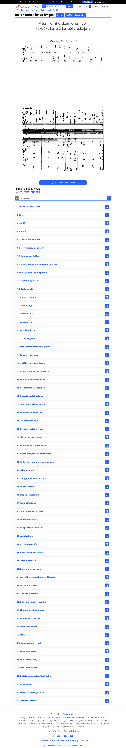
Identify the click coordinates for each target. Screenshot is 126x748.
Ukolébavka (24, 684)
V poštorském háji (27, 544)
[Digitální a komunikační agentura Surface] (77, 745)
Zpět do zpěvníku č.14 (50, 10)
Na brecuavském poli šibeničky (33, 371)
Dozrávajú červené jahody (30, 248)
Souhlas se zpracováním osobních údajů (58, 740)
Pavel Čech (105, 6)
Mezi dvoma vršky (27, 659)
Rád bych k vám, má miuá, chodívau (35, 462)
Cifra (20, 215)
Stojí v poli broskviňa (28, 495)
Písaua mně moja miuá (29, 437)
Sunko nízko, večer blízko (30, 511)
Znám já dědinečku (27, 626)
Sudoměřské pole (26, 503)
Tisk (60, 15)
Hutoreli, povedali (26, 297)
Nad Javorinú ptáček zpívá (31, 379)
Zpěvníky (95, 6)
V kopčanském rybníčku (30, 528)
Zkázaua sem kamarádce (30, 610)
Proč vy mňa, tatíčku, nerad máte (34, 453)
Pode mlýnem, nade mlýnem (32, 445)
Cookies (84, 740)
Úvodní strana (23, 10)
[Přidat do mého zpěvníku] (107, 207)
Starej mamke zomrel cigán (31, 478)
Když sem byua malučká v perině (33, 346)
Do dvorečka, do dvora (28, 239)
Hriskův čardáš (25, 289)
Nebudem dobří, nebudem (31, 404)
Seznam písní (83, 6)
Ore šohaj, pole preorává (30, 429)
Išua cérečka (24, 322)
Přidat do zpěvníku (76, 15)
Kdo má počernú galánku (30, 692)
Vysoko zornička (26, 560)
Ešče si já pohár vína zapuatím (32, 272)
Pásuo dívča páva (27, 651)
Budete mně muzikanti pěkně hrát (34, 676)
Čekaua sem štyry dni (29, 643)
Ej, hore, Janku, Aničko (28, 256)
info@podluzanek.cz (63, 735)
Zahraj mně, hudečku (28, 192)
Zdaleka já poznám (27, 593)
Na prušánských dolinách (30, 396)
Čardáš (21, 223)
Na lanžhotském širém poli (31, 388)
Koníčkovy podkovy (27, 355)
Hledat (69, 6)
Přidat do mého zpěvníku (65, 182)
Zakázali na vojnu (27, 585)
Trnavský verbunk (27, 700)
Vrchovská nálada (27, 668)
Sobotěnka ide (25, 470)
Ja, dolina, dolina (26, 330)
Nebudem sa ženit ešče (29, 412)
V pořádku (87, 2)
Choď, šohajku (25, 305)
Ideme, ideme (25, 314)
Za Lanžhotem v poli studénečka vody (36, 577)
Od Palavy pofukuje (27, 421)
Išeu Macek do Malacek (29, 618)
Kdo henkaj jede (26, 338)
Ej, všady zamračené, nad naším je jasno (37, 264)
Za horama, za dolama (29, 569)
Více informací (100, 2)
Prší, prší (22, 635)
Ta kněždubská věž (27, 519)
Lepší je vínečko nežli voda (31, 363)
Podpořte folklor (69, 714)
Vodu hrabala (25, 536)
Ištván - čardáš (26, 486)
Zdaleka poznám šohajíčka (31, 602)
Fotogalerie (55, 714)
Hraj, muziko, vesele (27, 281)
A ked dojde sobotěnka (28, 206)
